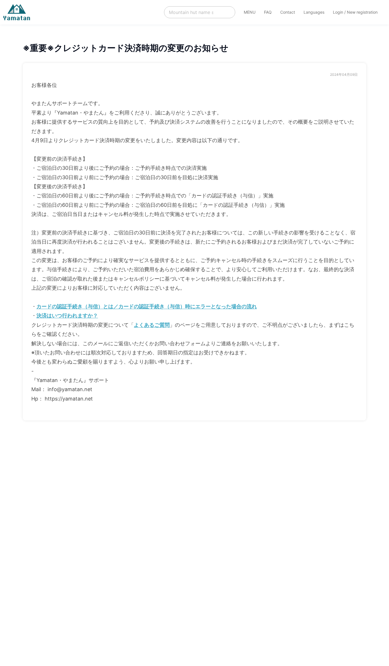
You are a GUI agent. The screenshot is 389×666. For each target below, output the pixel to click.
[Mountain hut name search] (199, 12)
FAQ (268, 12)
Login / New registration (355, 12)
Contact (287, 12)
